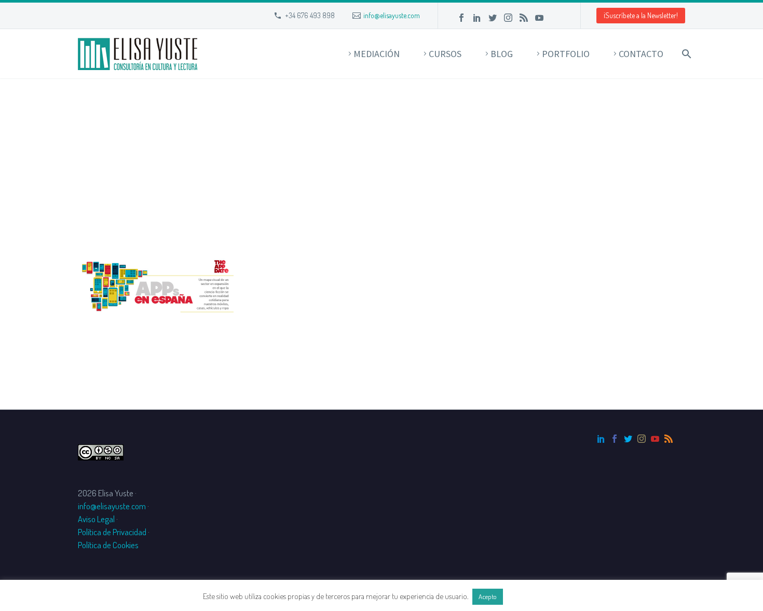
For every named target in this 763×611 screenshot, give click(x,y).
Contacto (641, 54)
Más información (533, 596)
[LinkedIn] (477, 17)
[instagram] (641, 439)
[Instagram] (508, 17)
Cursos (445, 54)
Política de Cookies (108, 544)
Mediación (376, 54)
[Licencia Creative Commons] (101, 450)
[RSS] (524, 17)
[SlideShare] (555, 17)
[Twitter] (492, 17)
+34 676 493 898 (310, 15)
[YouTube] (539, 17)
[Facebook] (461, 17)
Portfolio (566, 54)
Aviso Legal (96, 518)
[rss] (668, 439)
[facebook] (614, 439)
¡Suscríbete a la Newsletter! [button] (641, 15)
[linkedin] (601, 439)
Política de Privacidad (112, 531)
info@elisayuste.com (391, 15)
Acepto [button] (488, 596)
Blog (502, 54)
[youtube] (655, 439)
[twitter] (628, 439)
